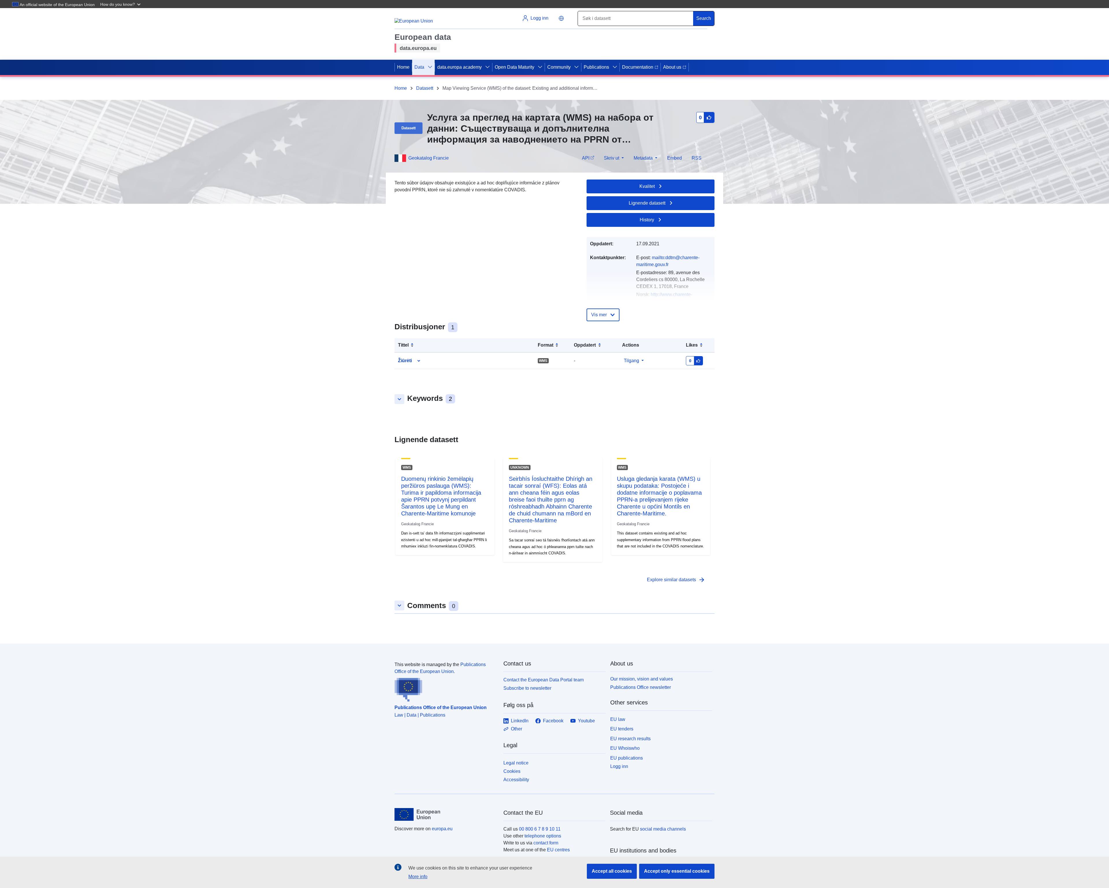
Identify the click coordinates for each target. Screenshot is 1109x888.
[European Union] (446, 814)
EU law (617, 719)
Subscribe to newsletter (527, 688)
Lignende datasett (647, 203)
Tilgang (631, 360)
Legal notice (516, 762)
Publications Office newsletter (640, 687)
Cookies (511, 771)
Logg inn (619, 766)
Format (545, 345)
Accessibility (516, 779)
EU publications (626, 758)
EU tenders (621, 728)
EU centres (558, 849)
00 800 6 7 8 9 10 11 (540, 829)
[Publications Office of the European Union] (445, 688)
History (647, 219)
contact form (545, 842)
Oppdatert (585, 345)
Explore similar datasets (676, 579)
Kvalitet (647, 186)
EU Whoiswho (625, 748)
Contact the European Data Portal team (543, 679)
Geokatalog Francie (428, 158)
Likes (692, 345)
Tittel (403, 345)
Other (516, 728)
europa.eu (442, 828)
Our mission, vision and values (641, 678)
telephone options (542, 835)
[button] (121, 4)
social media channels (663, 829)
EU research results (630, 738)
